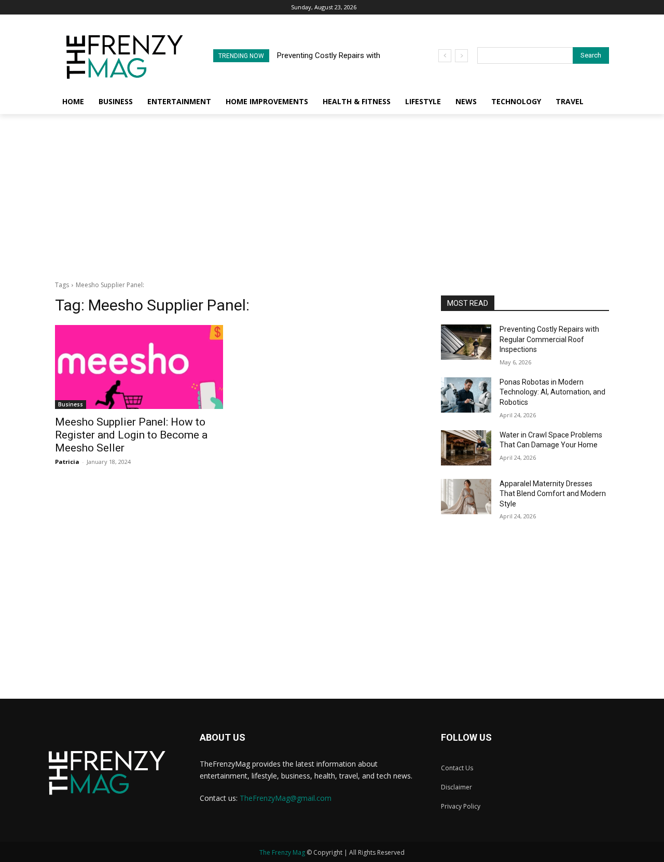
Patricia (67, 461)
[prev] (444, 55)
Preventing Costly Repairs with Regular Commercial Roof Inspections (549, 339)
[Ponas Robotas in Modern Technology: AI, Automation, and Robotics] (466, 395)
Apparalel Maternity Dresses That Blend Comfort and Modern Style (553, 493)
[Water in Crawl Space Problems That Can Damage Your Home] (466, 447)
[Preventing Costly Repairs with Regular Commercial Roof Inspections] (466, 342)
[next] (461, 55)
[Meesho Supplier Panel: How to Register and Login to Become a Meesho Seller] (139, 367)
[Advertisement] (332, 191)
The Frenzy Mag (282, 852)
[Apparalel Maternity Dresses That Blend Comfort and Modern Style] (466, 496)
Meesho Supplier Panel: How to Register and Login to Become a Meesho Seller (131, 435)
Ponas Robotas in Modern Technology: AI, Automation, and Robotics (552, 392)
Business (70, 404)
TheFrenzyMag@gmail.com (285, 798)
